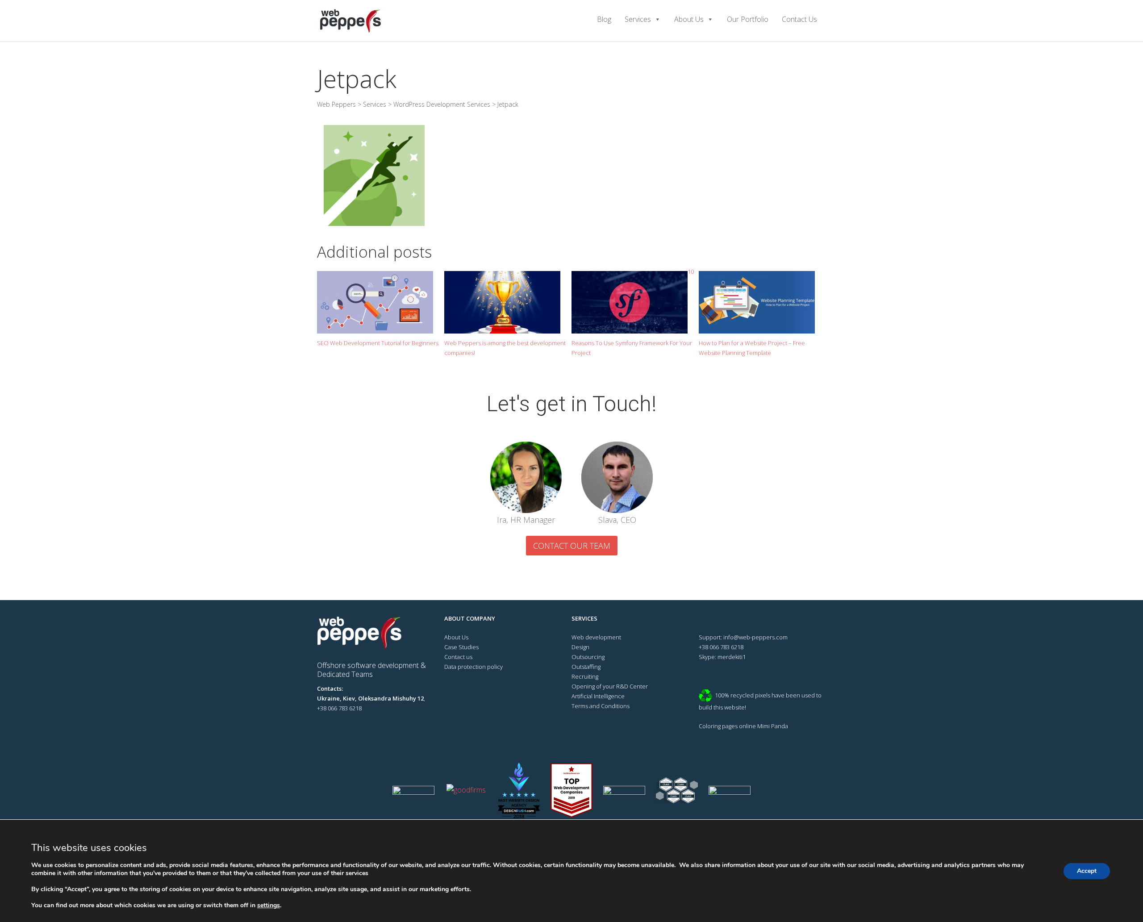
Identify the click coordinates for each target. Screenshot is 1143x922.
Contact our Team (571, 545)
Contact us (458, 657)
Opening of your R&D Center (610, 686)
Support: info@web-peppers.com (743, 637)
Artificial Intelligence (598, 696)
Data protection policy (473, 667)
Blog (604, 19)
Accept (1087, 871)
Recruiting (585, 676)
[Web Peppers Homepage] (363, 632)
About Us (689, 19)
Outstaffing (586, 667)
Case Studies (461, 647)
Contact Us (799, 19)
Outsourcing (588, 657)
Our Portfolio (747, 19)
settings (268, 905)
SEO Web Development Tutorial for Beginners (377, 343)
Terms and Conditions (601, 706)
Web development (596, 637)
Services (638, 19)
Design (580, 647)
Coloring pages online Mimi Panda (743, 726)
